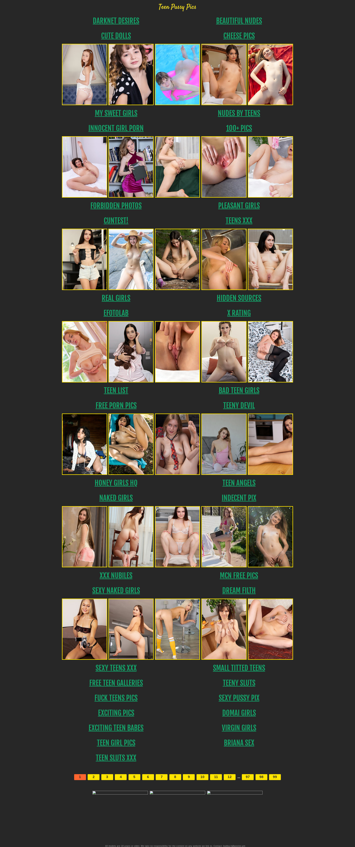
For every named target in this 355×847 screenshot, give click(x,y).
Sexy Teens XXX (116, 667)
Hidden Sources (239, 298)
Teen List (116, 390)
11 (216, 777)
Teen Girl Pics (116, 742)
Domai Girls (239, 712)
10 (202, 777)
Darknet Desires (116, 20)
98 (261, 777)
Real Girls (116, 298)
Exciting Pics (116, 712)
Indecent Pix (239, 497)
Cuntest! (116, 220)
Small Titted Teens (239, 667)
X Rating (239, 313)
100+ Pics (239, 128)
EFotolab (116, 313)
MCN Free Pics (239, 575)
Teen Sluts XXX (116, 757)
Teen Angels (239, 482)
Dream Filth (239, 590)
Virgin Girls (239, 727)
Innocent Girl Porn (116, 128)
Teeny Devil (239, 405)
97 (248, 777)
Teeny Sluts (239, 682)
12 (230, 777)
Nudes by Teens (239, 113)
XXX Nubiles (116, 575)
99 (275, 777)
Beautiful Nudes (239, 20)
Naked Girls (116, 497)
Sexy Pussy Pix (239, 697)
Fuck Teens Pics (116, 697)
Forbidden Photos (116, 205)
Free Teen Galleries (116, 682)
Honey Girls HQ (116, 482)
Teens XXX (239, 220)
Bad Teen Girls (239, 390)
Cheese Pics (239, 35)
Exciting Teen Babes (116, 727)
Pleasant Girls (239, 205)
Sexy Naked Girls (116, 590)
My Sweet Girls (116, 113)
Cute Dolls (116, 35)
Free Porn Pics (116, 405)
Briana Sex (239, 742)
